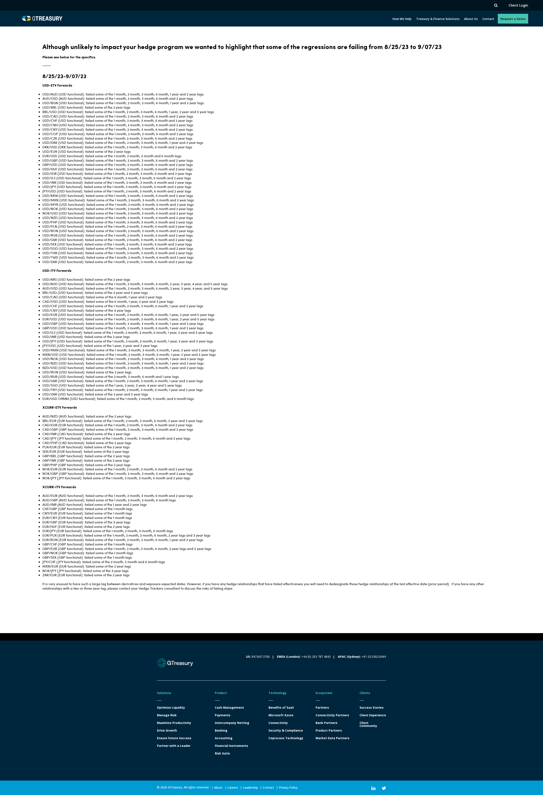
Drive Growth (167, 730)
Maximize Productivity (174, 722)
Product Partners (329, 730)
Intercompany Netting (232, 722)
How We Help (401, 19)
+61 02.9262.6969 (374, 657)
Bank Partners (326, 722)
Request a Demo (513, 19)
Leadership (250, 787)
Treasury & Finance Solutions (437, 19)
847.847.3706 (261, 657)
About (218, 787)
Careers (232, 787)
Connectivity (278, 722)
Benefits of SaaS (281, 707)
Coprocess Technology (286, 738)
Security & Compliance (286, 730)
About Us (471, 19)
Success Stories (371, 707)
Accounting (223, 738)
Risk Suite (222, 753)
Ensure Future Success (174, 738)
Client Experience (373, 715)
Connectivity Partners (332, 715)
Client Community (368, 724)
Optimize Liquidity (171, 707)
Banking (221, 730)
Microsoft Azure (281, 715)
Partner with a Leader (173, 745)
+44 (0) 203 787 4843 (316, 657)
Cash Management (229, 707)
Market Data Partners (332, 738)
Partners (322, 707)
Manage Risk (167, 715)
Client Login (518, 5)
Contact (488, 19)
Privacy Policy (288, 787)
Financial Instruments (231, 745)
